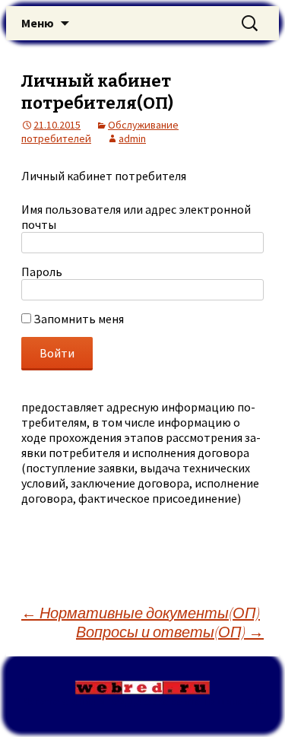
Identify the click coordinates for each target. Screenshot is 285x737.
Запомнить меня (77, 318)
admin (132, 138)
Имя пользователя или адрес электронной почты (136, 217)
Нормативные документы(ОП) (140, 612)
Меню (37, 22)
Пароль (41, 271)
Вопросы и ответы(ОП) (170, 631)
